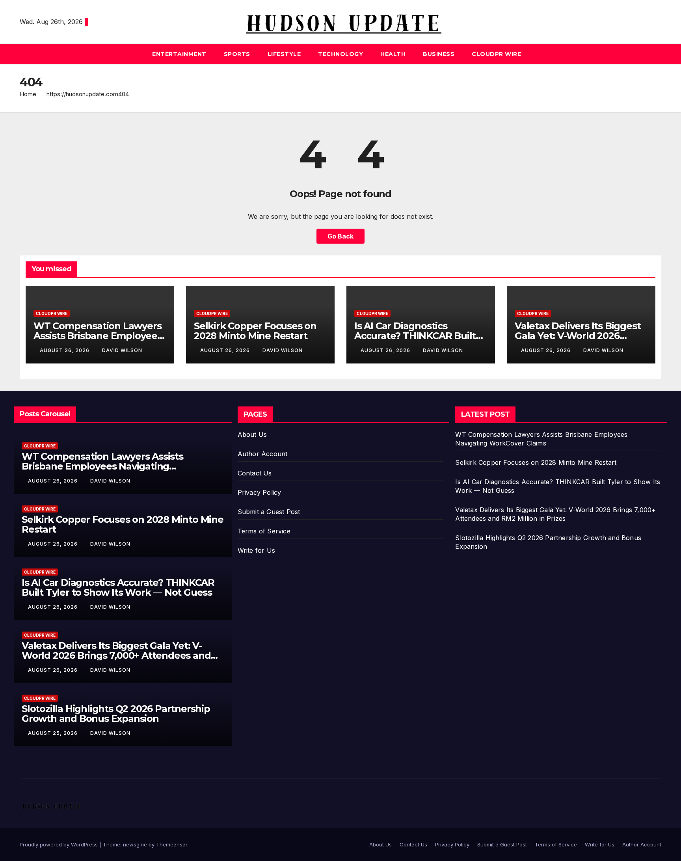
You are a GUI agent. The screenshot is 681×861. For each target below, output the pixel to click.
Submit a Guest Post (269, 512)
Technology (340, 54)
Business (438, 54)
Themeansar (171, 844)
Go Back (340, 236)
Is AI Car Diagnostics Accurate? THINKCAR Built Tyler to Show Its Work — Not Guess (118, 587)
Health (393, 54)
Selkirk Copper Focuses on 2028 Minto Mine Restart (255, 330)
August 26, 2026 (65, 350)
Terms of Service (264, 531)
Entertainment (179, 54)
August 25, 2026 (53, 733)
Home (28, 94)
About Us (252, 434)
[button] (655, 54)
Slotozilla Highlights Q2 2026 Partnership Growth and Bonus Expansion (116, 713)
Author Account (263, 454)
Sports (237, 54)
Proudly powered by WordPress (59, 844)
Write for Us (256, 550)
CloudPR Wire (496, 54)
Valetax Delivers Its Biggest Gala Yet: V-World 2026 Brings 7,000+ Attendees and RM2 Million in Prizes (116, 655)
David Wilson (122, 350)
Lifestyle (284, 54)
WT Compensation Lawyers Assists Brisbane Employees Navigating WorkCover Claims (102, 466)
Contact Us (255, 473)
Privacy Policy (259, 492)
